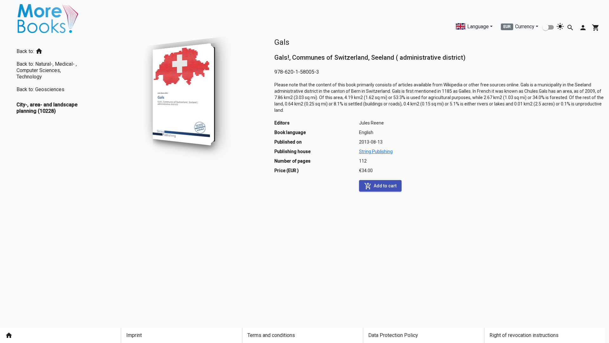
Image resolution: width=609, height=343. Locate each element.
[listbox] (50, 79)
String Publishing (376, 151)
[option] (50, 50)
